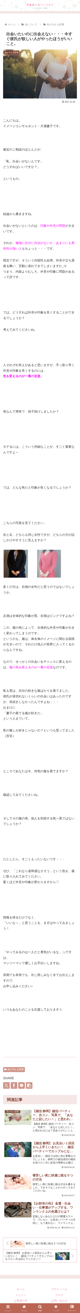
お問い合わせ (59, 1300)
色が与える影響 (15, 1069)
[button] (29, 1085)
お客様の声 (21, 1300)
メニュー (20, 1295)
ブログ (59, 1295)
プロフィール (59, 1289)
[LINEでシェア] (21, 1085)
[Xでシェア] (6, 1085)
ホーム (21, 1289)
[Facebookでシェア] (14, 1085)
